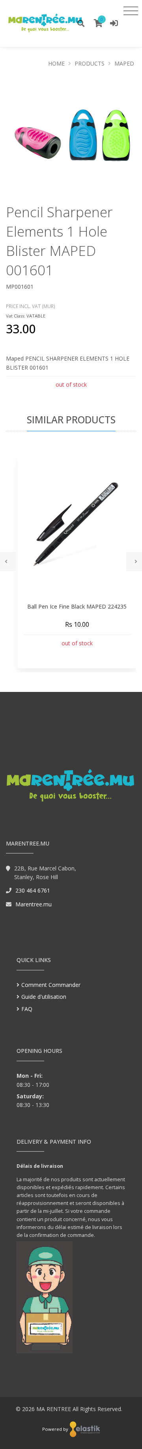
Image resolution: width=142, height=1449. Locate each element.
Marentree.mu (33, 904)
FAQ (26, 1009)
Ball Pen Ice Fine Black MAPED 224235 (77, 606)
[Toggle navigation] (131, 10)
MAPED (124, 63)
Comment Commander (50, 985)
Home (56, 63)
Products (90, 63)
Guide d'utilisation (43, 996)
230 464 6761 (32, 890)
